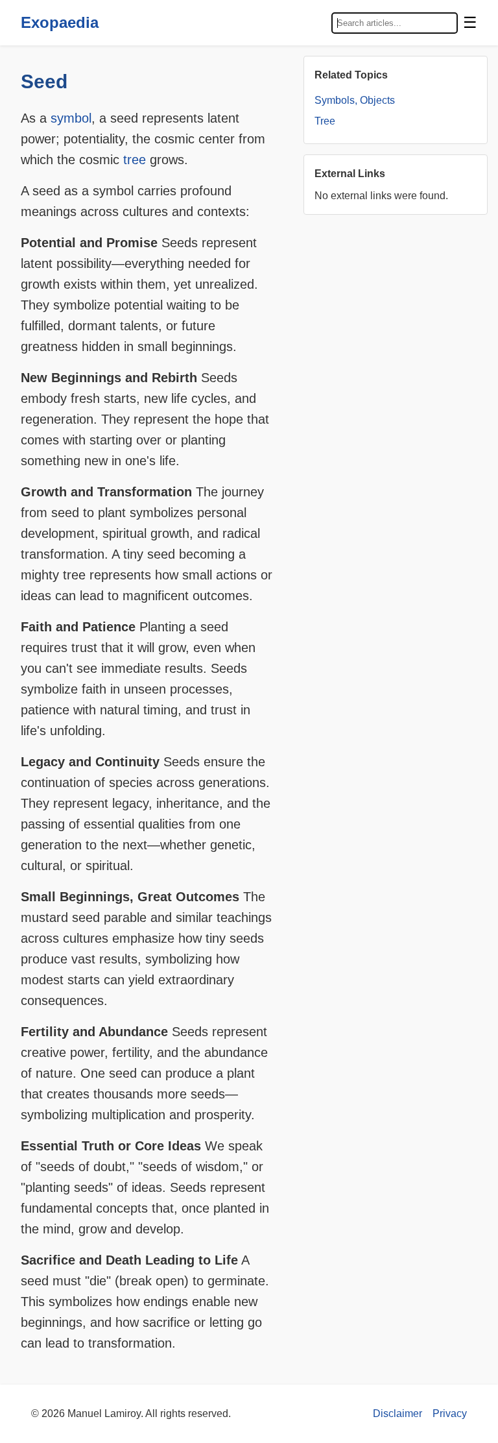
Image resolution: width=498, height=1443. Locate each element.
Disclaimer (397, 1413)
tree (134, 159)
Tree (324, 121)
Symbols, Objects (354, 100)
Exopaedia (60, 22)
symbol (71, 118)
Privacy (450, 1413)
